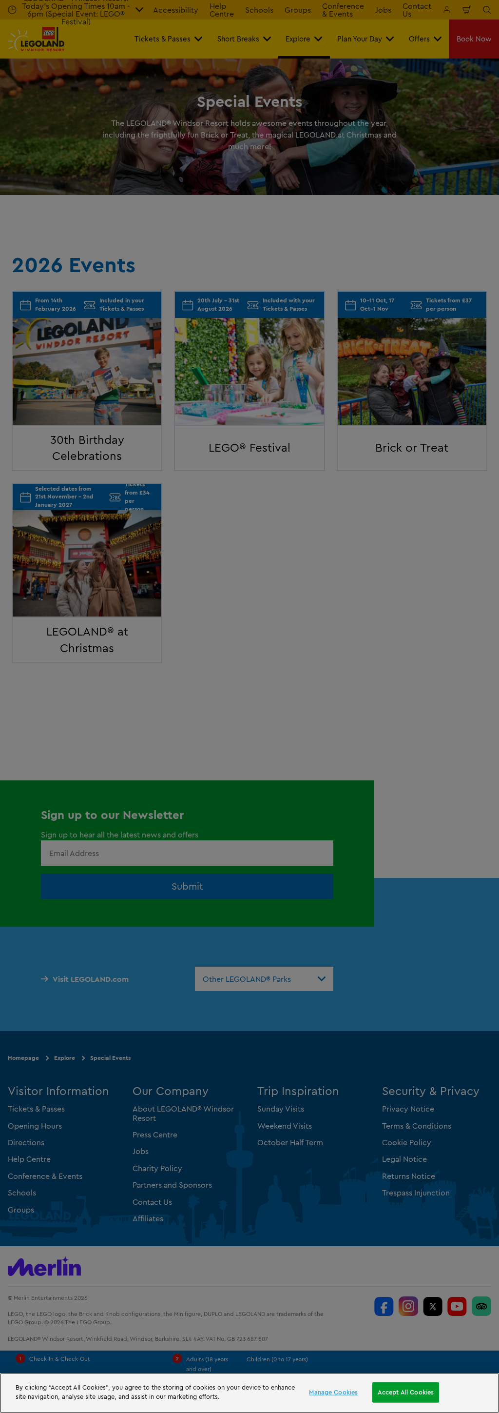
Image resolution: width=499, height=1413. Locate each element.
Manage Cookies (333, 1392)
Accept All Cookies (406, 1392)
